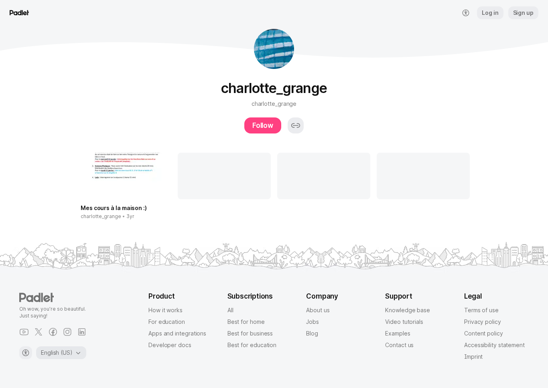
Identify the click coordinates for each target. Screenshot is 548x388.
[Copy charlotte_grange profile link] (296, 125)
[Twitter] (38, 332)
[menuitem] (465, 12)
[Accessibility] (25, 352)
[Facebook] (53, 332)
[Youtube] (24, 332)
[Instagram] (67, 332)
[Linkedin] (82, 332)
